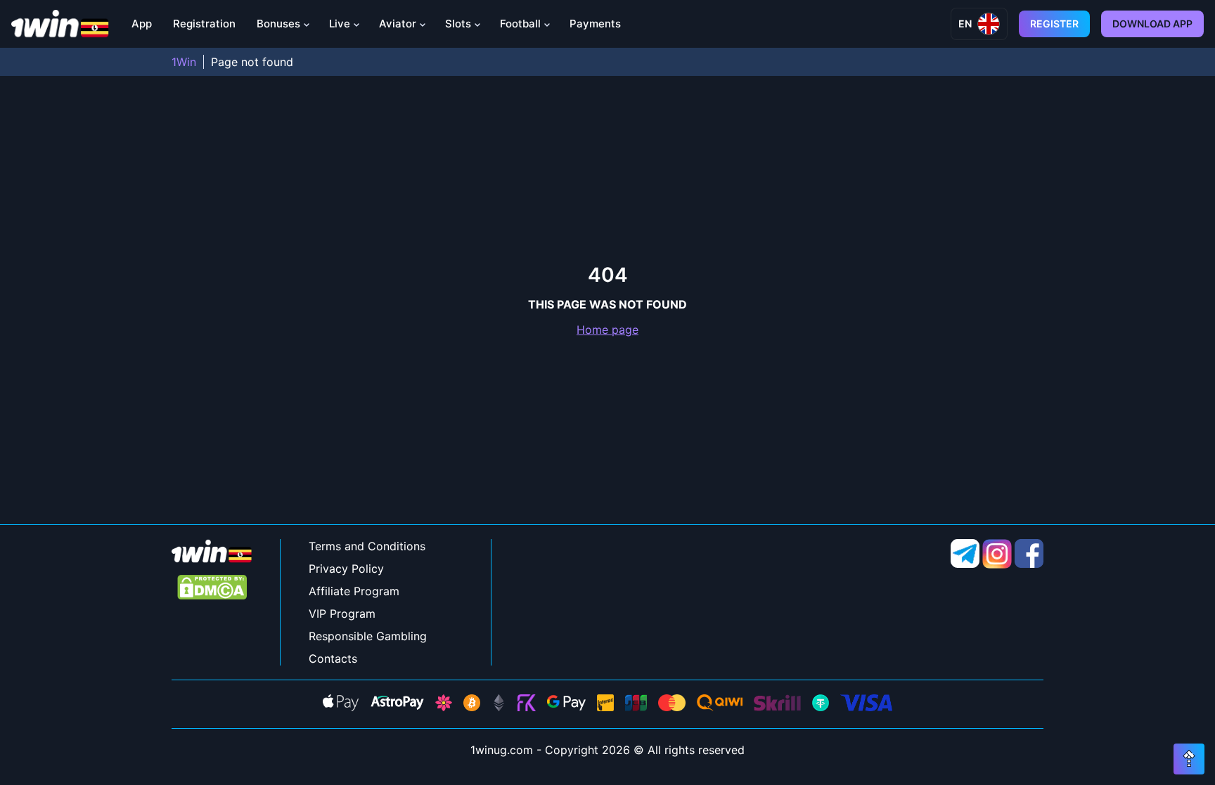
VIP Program (342, 613)
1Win (184, 62)
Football (520, 23)
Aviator (397, 23)
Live (339, 23)
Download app (1152, 24)
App (141, 23)
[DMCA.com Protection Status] (212, 588)
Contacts (333, 658)
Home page (607, 330)
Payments (595, 23)
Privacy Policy (346, 569)
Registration (204, 23)
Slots (458, 23)
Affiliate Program (354, 591)
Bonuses (278, 23)
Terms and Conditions (367, 546)
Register (1054, 24)
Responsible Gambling (368, 636)
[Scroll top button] (1189, 759)
